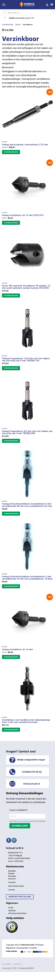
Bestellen (12, 871)
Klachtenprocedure (16, 886)
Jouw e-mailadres (18, 810)
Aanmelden (20, 825)
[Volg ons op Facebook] (8, 840)
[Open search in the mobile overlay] (27, 12)
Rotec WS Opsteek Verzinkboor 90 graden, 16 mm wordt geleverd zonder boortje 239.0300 (26, 287)
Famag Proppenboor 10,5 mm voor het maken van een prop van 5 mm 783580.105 (26, 359)
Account (6, 964)
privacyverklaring (23, 821)
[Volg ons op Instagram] (14, 840)
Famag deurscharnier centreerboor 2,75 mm (25, 144)
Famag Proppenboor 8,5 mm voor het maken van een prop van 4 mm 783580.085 (27, 432)
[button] (4, 4)
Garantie (11, 882)
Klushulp (11, 910)
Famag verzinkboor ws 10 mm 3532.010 (22, 215)
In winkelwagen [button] (11, 152)
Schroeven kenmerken (17, 913)
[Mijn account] (47, 5)
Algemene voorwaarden (17, 948)
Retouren (12, 879)
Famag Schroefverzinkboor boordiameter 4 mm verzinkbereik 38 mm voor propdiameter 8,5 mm (27, 505)
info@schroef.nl (31, 783)
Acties (10, 908)
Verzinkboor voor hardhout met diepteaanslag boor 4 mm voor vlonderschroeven (26, 721)
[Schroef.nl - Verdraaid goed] (27, 4)
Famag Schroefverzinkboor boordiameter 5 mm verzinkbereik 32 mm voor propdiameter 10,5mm (27, 577)
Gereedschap (7, 24)
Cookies (33, 948)
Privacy (39, 945)
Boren (17, 24)
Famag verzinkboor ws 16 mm (17, 649)
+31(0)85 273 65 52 (31, 772)
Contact (11, 890)
